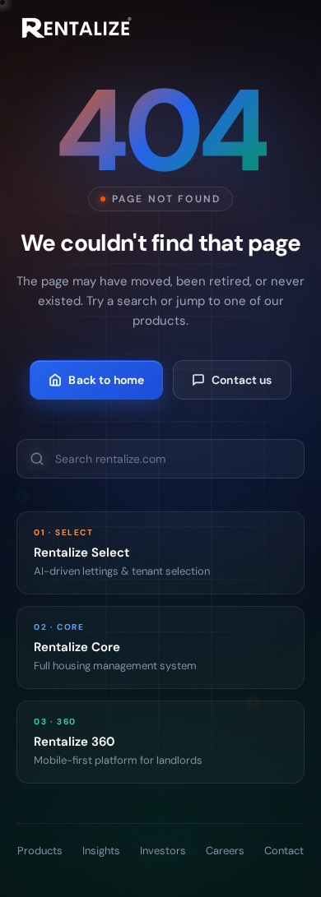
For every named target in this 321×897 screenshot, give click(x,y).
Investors (163, 851)
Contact (284, 851)
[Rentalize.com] (74, 27)
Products (40, 851)
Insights (101, 851)
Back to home (106, 379)
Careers (225, 851)
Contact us (242, 379)
